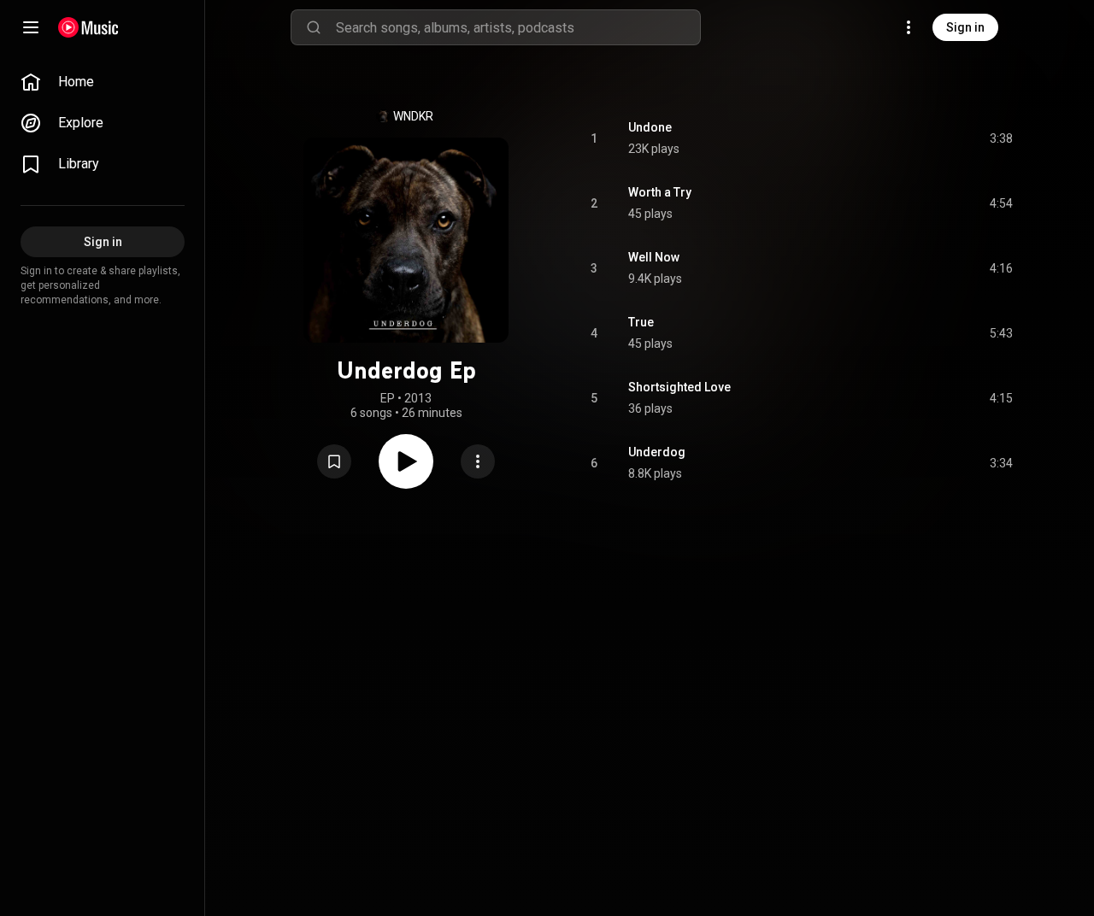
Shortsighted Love (679, 387)
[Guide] (31, 27)
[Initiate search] (313, 27)
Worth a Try (659, 192)
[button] (334, 461)
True (641, 322)
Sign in (965, 27)
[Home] (88, 27)
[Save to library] (334, 461)
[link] (102, 82)
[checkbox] (1001, 138)
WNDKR (413, 116)
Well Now (653, 257)
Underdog (656, 452)
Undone (650, 127)
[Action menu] (478, 461)
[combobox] (518, 27)
